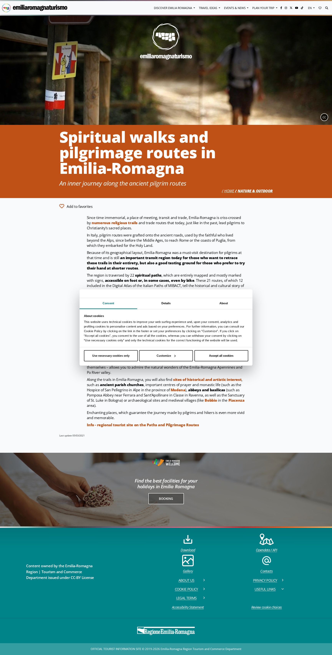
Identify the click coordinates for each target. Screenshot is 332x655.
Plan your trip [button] (263, 8)
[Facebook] (281, 8)
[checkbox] (75, 206)
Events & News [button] (235, 8)
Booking (166, 499)
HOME (229, 190)
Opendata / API (266, 550)
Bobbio (211, 400)
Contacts (266, 571)
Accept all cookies (221, 355)
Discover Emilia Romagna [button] (173, 8)
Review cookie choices (266, 607)
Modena (178, 389)
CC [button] (324, 117)
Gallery (188, 571)
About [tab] (223, 303)
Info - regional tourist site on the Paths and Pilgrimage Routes (143, 424)
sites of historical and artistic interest (207, 379)
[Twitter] (291, 8)
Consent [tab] (108, 303)
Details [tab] (166, 303)
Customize (164, 355)
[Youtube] (297, 8)
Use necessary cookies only (110, 355)
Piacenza (236, 400)
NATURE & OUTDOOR (255, 190)
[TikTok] (302, 8)
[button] (320, 8)
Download (188, 550)
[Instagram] (286, 8)
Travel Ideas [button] (208, 8)
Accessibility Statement (188, 607)
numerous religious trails (115, 222)
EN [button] (310, 8)
